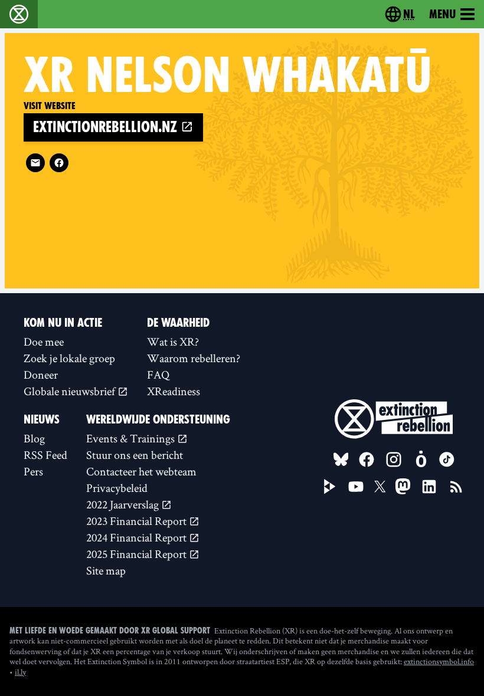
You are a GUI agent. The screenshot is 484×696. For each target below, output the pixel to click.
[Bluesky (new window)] (341, 459)
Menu (442, 14)
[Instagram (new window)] (393, 459)
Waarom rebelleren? (193, 358)
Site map (106, 570)
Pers (33, 471)
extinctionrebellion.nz (107, 127)
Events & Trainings (131, 438)
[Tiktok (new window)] (446, 459)
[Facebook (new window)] (59, 162)
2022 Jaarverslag (123, 504)
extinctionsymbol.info (439, 661)
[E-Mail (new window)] (35, 162)
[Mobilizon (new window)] (420, 459)
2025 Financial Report (137, 554)
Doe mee (44, 341)
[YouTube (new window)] (355, 486)
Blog (34, 438)
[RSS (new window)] (456, 486)
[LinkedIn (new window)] (429, 486)
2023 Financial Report (137, 520)
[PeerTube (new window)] (330, 486)
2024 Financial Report (137, 537)
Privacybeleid (117, 487)
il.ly (20, 672)
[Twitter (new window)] (380, 486)
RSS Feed (45, 454)
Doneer (41, 374)
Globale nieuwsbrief (70, 391)
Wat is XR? (173, 341)
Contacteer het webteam (141, 471)
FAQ (158, 374)
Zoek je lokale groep (69, 358)
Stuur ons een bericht (134, 454)
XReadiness (173, 391)
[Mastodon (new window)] (403, 486)
